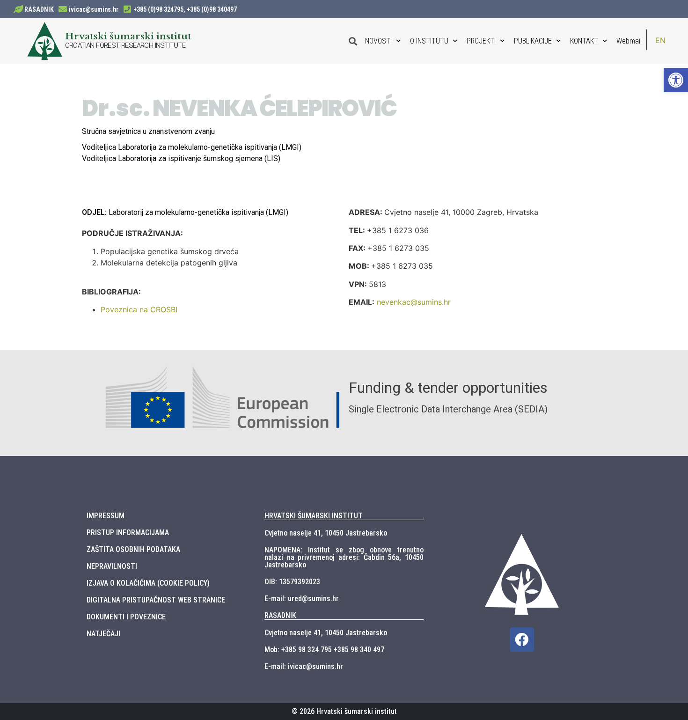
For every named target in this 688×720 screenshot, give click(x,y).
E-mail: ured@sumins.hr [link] (301, 598)
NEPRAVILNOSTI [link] (112, 566)
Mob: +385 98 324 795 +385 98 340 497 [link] (324, 649)
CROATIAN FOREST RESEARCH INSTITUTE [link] (125, 45)
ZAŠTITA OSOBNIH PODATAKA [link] (133, 549)
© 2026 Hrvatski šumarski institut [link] (344, 711)
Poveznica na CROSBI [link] (139, 309)
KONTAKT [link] (584, 41)
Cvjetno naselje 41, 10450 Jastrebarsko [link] (325, 533)
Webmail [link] (629, 41)
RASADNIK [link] (39, 9)
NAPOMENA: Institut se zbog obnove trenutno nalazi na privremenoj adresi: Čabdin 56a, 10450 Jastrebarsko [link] (344, 557)
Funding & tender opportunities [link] (448, 388)
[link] (676, 80)
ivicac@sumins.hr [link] (93, 9)
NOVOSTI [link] (378, 41)
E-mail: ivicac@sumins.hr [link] (303, 666)
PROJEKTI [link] (481, 41)
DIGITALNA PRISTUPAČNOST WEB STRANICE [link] (156, 599)
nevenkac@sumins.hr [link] (414, 302)
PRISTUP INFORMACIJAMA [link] (128, 532)
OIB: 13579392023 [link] (292, 581)
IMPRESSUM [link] (105, 515)
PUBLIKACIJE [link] (533, 41)
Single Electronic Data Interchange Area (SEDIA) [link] (448, 409)
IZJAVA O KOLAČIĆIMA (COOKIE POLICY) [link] (148, 583)
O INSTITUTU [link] (429, 41)
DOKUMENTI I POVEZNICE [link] (126, 616)
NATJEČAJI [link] (103, 633)
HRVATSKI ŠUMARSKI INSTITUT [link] (313, 515)
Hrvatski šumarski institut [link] (128, 36)
